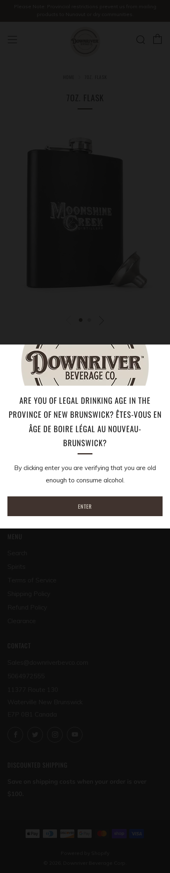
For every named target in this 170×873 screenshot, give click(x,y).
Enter (85, 506)
